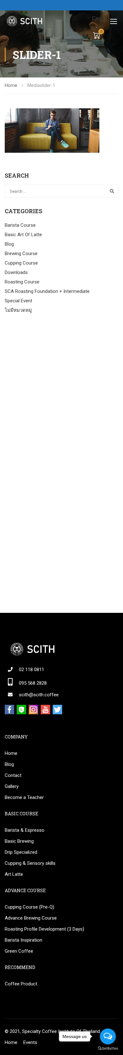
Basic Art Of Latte (23, 234)
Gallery (12, 786)
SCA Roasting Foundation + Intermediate (47, 291)
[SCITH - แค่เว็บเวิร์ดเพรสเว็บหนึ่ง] (24, 21)
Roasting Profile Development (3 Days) (44, 929)
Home (11, 85)
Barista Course (20, 225)
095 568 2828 (33, 683)
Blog (9, 244)
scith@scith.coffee (39, 695)
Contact (13, 775)
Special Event (18, 301)
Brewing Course (21, 253)
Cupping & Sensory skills (30, 863)
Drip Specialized (21, 852)
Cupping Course (21, 263)
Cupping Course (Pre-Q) (29, 907)
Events (30, 1042)
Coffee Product (21, 984)
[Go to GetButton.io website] (108, 1048)
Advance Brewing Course (31, 918)
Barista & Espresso (24, 830)
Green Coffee (19, 951)
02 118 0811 (31, 669)
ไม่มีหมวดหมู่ (18, 310)
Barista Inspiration (23, 940)
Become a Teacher (24, 797)
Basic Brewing (19, 841)
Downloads (16, 272)
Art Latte (14, 874)
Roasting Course (22, 282)
